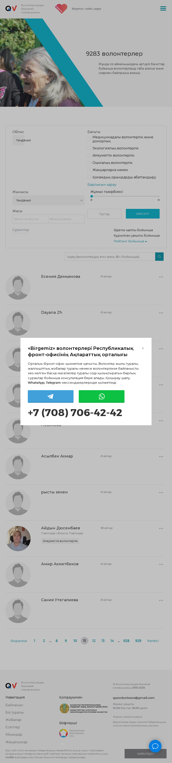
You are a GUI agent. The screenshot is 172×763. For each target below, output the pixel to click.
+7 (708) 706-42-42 (75, 412)
